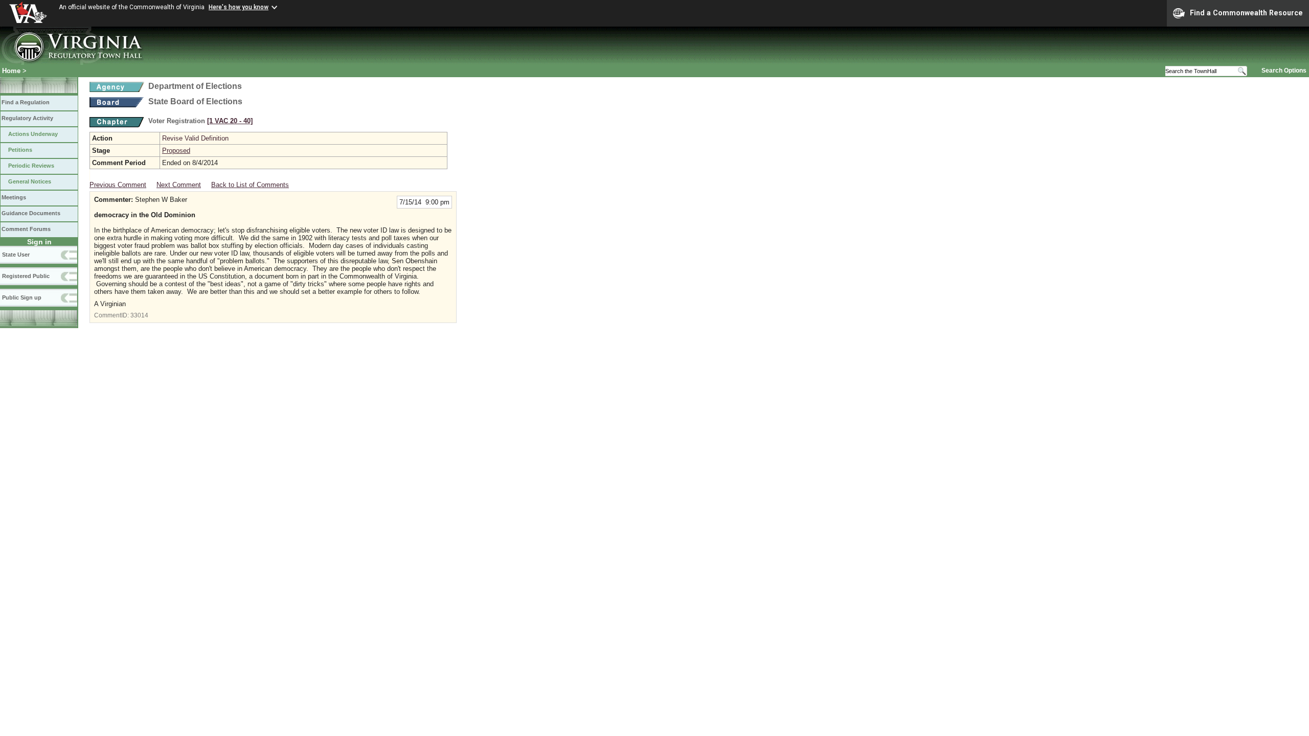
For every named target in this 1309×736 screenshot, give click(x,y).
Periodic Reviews (31, 166)
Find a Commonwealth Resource (1246, 13)
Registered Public (26, 276)
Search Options (1283, 70)
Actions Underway (33, 134)
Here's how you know (238, 7)
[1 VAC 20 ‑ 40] (230, 121)
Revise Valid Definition (195, 138)
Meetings (14, 197)
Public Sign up (21, 297)
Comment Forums (26, 229)
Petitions (20, 150)
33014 (139, 315)
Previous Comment (117, 185)
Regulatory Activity (27, 118)
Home (11, 71)
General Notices (29, 181)
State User (16, 254)
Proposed (176, 150)
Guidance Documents (31, 213)
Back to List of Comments (250, 185)
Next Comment (178, 185)
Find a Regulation (26, 102)
